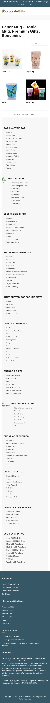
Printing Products (12, 313)
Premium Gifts (7, 620)
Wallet (8, 168)
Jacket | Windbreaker (14, 482)
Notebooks (10, 346)
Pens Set (17, 420)
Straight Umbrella (12, 523)
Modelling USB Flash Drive (16, 547)
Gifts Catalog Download (10, 587)
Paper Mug (14, 195)
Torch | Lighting (12, 239)
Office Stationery (15, 323)
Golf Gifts (9, 381)
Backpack (9, 132)
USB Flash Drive (14, 534)
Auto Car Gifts (11, 221)
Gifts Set (9, 304)
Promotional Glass (17, 198)
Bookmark (10, 328)
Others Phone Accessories (16, 443)
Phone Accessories (16, 436)
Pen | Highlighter (22, 403)
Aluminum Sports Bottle (19, 186)
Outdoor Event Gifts (13, 393)
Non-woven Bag (12, 147)
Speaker (9, 236)
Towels (8, 494)
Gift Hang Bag (11, 141)
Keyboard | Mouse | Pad (15, 227)
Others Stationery (12, 349)
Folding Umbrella (12, 514)
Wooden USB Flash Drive (15, 562)
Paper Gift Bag (11, 153)
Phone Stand (11, 449)
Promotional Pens (20, 423)
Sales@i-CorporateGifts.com (14, 640)
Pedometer (10, 233)
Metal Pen (18, 411)
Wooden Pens (19, 426)
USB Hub (9, 559)
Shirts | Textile (13, 472)
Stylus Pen (10, 461)
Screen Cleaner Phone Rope (17, 455)
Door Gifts (5, 623)
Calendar (9, 257)
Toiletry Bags (11, 162)
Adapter (9, 218)
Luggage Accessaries (14, 390)
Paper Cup (6, 72)
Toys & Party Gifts (12, 284)
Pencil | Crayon (19, 414)
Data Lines (10, 440)
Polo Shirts (10, 488)
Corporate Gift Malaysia (11, 683)
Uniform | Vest (11, 497)
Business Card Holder (14, 331)
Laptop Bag (10, 144)
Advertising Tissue (13, 375)
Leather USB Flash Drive (15, 541)
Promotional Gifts (8, 607)
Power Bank (10, 452)
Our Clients (6, 594)
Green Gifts (10, 307)
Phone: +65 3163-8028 (11, 636)
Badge (8, 301)
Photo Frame (11, 278)
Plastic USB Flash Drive (15, 550)
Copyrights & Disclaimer (10, 591)
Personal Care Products (15, 275)
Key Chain (10, 266)
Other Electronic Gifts (14, 230)
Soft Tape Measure (13, 358)
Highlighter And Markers (23, 408)
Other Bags (10, 150)
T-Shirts (9, 491)
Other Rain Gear (12, 517)
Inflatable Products (13, 387)
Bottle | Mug (16, 178)
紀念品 (16, 681)
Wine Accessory (12, 287)
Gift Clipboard (11, 340)
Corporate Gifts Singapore (38, 681)
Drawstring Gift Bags (14, 138)
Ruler (8, 355)
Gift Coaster (14, 192)
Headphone (10, 224)
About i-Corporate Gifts (10, 584)
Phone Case (10, 446)
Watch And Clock (12, 242)
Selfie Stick (10, 458)
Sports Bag (10, 159)
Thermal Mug (15, 204)
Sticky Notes (10, 361)
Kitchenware (10, 269)
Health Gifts (10, 263)
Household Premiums (17, 252)
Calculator (10, 334)
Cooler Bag (10, 135)
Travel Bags (10, 165)
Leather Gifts (11, 310)
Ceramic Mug (15, 189)
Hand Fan (10, 384)
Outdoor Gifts (13, 371)
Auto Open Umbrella (13, 511)
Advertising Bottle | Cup (19, 183)
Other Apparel (11, 485)
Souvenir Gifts (7, 613)
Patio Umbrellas (12, 520)
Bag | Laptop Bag (15, 128)
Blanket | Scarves (12, 476)
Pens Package (19, 417)
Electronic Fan (11, 378)
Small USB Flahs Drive (14, 553)
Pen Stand (10, 352)
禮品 (11, 681)
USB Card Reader (13, 556)
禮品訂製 (25, 683)
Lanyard (9, 343)
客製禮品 (24, 681)
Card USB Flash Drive (14, 538)
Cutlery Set (10, 260)
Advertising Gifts (8, 617)
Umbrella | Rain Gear (17, 507)
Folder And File (12, 337)
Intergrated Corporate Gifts (23, 297)
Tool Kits (9, 281)
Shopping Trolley (12, 156)
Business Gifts (7, 610)
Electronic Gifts (15, 214)
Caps (8, 479)
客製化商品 (32, 683)
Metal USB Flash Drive (14, 544)
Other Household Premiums (16, 272)
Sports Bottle (15, 201)
